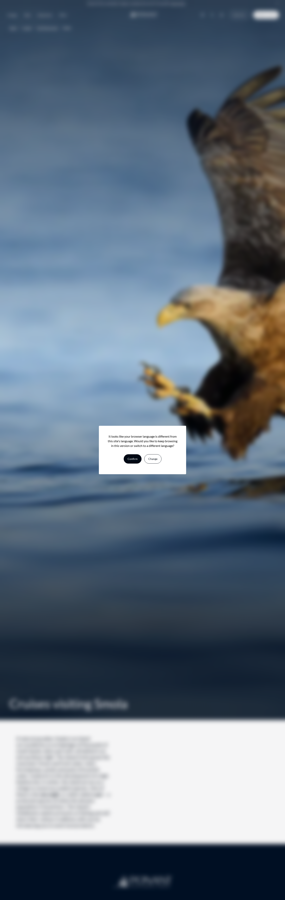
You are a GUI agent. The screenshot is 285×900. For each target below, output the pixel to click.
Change (152, 458)
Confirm (133, 458)
